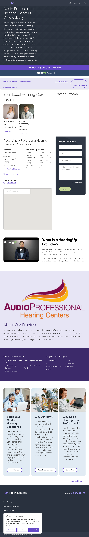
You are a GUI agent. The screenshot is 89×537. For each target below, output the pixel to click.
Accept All (34, 529)
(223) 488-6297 (79, 86)
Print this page (80, 481)
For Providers (7, 519)
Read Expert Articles (45, 470)
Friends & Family (8, 510)
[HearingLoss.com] (16, 493)
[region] (22, 523)
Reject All (22, 529)
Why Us (5, 515)
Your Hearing (7, 502)
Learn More (70, 470)
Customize (11, 529)
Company (6, 524)
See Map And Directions (11, 169)
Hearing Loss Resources (11, 506)
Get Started (14, 470)
